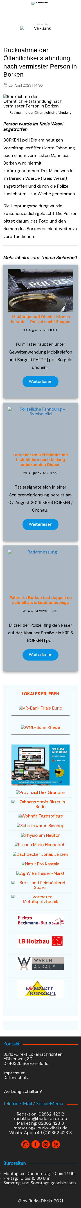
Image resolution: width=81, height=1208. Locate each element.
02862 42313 (50, 1123)
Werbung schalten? (22, 1091)
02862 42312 (51, 1114)
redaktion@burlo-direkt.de (40, 1118)
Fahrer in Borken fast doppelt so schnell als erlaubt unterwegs (40, 600)
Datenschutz (16, 1077)
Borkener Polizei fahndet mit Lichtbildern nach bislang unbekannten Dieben (40, 460)
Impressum (14, 1073)
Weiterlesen (40, 381)
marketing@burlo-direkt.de (41, 1128)
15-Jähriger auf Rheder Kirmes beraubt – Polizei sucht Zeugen (40, 319)
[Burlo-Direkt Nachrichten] (40, 11)
